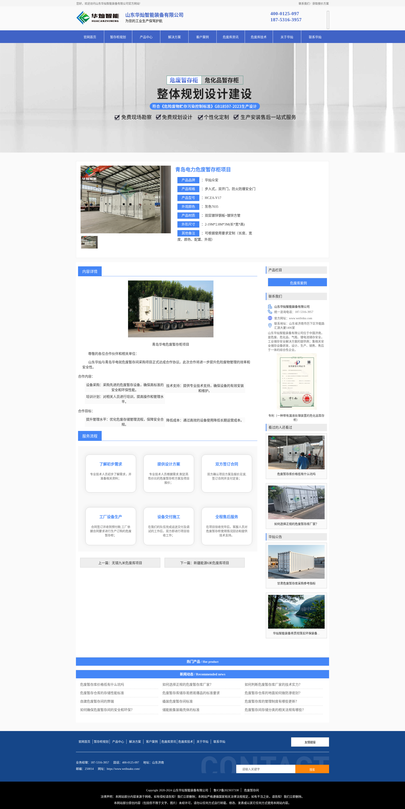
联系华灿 (315, 37)
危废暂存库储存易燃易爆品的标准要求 (191, 693)
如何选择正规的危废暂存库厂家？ (187, 684)
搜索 (312, 769)
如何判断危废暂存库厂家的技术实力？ (273, 684)
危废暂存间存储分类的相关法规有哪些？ (275, 710)
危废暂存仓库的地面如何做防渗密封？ (273, 693)
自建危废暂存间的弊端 (97, 701)
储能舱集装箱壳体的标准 (181, 710)
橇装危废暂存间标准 (177, 701)
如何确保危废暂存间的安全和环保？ (107, 710)
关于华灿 (287, 37)
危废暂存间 (251, 790)
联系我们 (304, 3)
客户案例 (202, 37)
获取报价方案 (320, 3)
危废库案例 (298, 283)
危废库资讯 (231, 37)
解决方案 (174, 37)
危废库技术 (259, 37)
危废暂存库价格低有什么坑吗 (102, 684)
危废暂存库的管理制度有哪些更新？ (272, 701)
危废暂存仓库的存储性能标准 (102, 693)
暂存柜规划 (118, 37)
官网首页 (90, 37)
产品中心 (146, 37)
